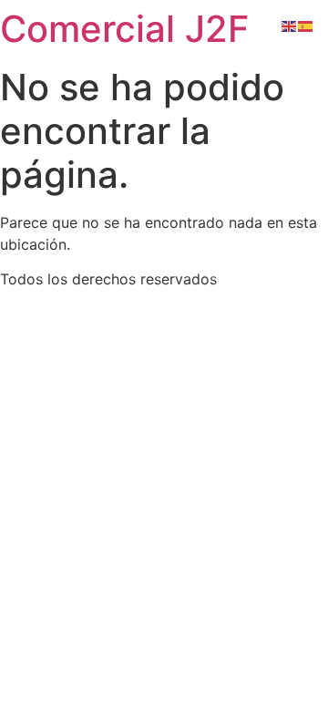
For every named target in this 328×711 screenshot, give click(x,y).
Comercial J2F (124, 28)
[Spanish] (306, 24)
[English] (290, 24)
